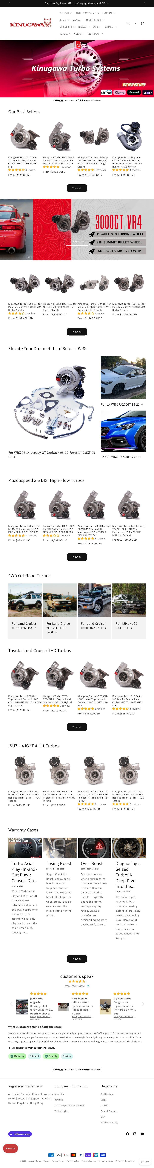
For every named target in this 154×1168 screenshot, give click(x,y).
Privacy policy (73, 1161)
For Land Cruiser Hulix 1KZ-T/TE (93, 625)
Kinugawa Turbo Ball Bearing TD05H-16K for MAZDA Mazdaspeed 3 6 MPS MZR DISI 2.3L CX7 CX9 (128, 530)
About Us (59, 1094)
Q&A (103, 1116)
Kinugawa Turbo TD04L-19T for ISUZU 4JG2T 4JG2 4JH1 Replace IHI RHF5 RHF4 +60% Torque (128, 796)
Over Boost (92, 863)
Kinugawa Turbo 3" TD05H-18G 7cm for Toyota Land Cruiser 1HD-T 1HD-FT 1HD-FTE (23, 162)
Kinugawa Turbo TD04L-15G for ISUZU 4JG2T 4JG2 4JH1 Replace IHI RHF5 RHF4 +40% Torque (59, 796)
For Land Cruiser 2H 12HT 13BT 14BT (58, 627)
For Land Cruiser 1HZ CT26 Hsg (24, 625)
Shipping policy (106, 1161)
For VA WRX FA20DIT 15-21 (120, 404)
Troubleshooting (109, 1122)
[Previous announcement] (9, 3)
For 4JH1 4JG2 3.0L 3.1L (126, 625)
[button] (87, 13)
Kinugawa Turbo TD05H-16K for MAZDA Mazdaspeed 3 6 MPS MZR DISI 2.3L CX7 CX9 (58, 529)
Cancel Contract (109, 1111)
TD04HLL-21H (77, 241)
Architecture (107, 1094)
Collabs (105, 1105)
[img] (77, 981)
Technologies (61, 1111)
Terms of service (89, 1161)
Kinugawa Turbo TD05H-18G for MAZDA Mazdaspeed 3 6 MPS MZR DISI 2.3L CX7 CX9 (58, 160)
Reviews (58, 1099)
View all (77, 188)
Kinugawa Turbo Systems (38, 1161)
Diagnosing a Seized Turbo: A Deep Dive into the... (128, 875)
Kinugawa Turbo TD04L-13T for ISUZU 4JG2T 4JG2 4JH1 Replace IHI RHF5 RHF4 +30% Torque (24, 796)
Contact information (125, 1161)
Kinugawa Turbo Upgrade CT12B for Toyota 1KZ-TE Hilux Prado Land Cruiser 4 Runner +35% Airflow (127, 162)
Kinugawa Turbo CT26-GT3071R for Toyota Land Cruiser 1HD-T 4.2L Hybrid (57, 699)
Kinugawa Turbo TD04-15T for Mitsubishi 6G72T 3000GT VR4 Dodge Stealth (129, 307)
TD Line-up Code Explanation (69, 1105)
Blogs (103, 1099)
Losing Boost (58, 863)
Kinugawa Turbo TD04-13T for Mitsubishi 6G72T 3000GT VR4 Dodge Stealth (25, 307)
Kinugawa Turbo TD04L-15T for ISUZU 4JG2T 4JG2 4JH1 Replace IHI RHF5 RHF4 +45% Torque (94, 796)
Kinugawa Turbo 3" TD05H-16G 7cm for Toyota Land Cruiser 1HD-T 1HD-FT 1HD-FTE (93, 701)
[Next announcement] (145, 3)
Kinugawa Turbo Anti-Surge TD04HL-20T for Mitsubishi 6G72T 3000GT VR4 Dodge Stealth (93, 162)
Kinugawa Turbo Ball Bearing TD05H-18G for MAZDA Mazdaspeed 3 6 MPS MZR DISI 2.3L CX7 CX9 (94, 530)
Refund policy (58, 1161)
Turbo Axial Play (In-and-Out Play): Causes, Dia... (24, 872)
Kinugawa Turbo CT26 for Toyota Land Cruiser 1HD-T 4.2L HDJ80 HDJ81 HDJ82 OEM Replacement (25, 701)
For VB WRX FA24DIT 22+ (119, 457)
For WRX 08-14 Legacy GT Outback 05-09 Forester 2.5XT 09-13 (52, 454)
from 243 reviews (75, 986)
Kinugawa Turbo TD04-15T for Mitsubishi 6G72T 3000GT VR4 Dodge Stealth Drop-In (94, 307)
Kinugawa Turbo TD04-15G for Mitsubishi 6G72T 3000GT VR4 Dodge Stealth (59, 307)
